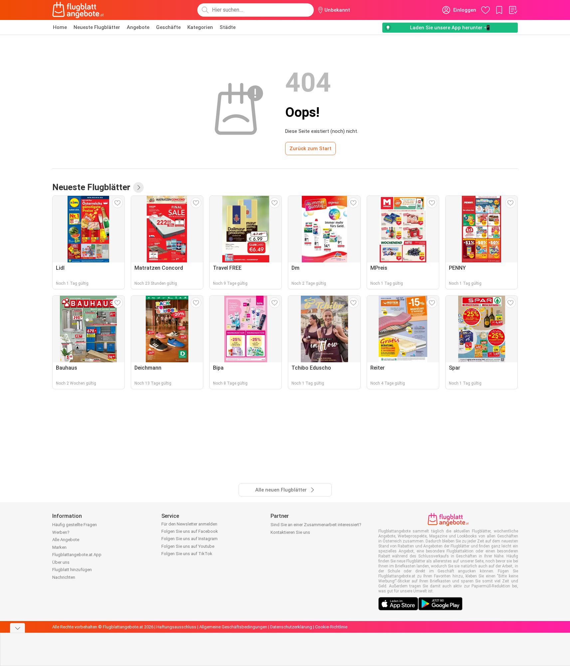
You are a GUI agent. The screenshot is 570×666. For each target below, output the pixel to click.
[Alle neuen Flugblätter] (138, 187)
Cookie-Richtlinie (331, 626)
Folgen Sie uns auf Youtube (187, 546)
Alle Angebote (65, 539)
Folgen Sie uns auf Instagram (189, 538)
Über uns (61, 562)
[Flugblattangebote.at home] (78, 10)
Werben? (61, 532)
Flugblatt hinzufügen (72, 569)
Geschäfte (168, 27)
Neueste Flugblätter (97, 27)
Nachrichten (63, 577)
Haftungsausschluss (176, 626)
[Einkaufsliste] (512, 10)
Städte (228, 27)
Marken (59, 547)
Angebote (138, 27)
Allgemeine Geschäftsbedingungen (233, 626)
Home (60, 27)
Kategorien (200, 27)
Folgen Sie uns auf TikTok (186, 553)
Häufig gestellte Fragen (74, 524)
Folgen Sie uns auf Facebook (189, 531)
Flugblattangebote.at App (76, 554)
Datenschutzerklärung (291, 626)
